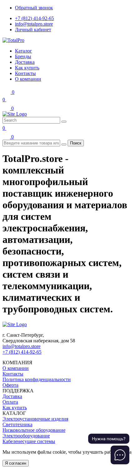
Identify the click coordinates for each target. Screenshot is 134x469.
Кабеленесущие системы (28, 441)
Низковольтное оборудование (33, 430)
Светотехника (17, 424)
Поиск (75, 143)
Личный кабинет (33, 29)
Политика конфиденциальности (36, 379)
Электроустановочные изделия (35, 418)
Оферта (10, 385)
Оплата (10, 402)
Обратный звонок (34, 7)
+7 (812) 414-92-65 (34, 18)
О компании (15, 368)
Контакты (12, 373)
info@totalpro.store (34, 24)
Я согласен (15, 463)
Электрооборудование (26, 435)
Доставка (12, 396)
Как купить (14, 407)
